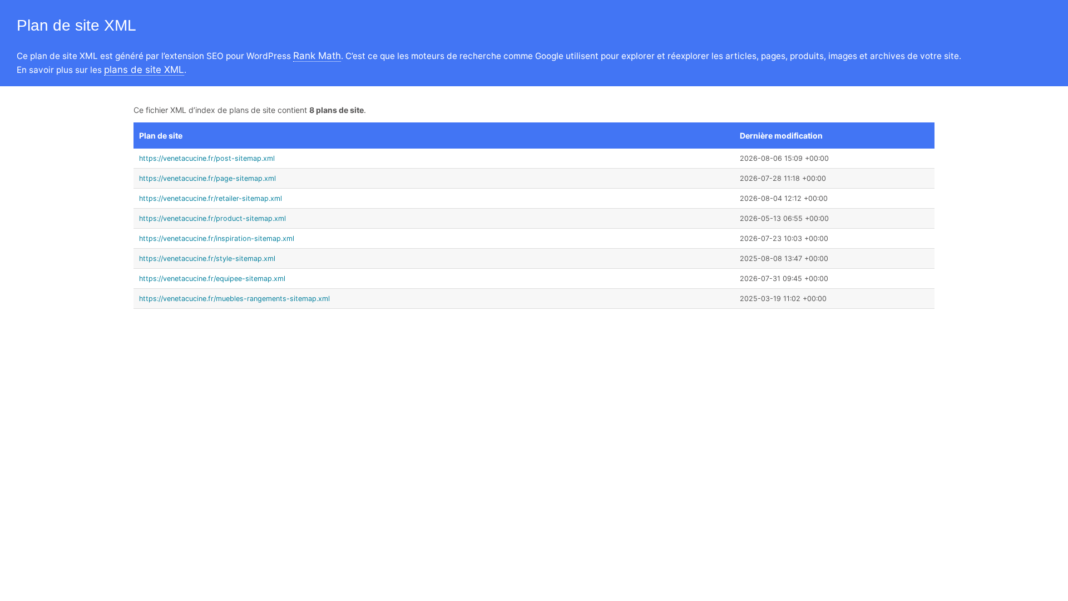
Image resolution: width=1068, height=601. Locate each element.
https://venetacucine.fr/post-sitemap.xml (207, 158)
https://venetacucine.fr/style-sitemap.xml (207, 258)
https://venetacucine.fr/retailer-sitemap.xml (210, 198)
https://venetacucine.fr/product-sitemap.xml (212, 218)
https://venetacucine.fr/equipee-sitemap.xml (212, 278)
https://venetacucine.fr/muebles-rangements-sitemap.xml (234, 298)
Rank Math (317, 55)
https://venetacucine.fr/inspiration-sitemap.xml (216, 238)
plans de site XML (144, 69)
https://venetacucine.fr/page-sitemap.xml (207, 178)
